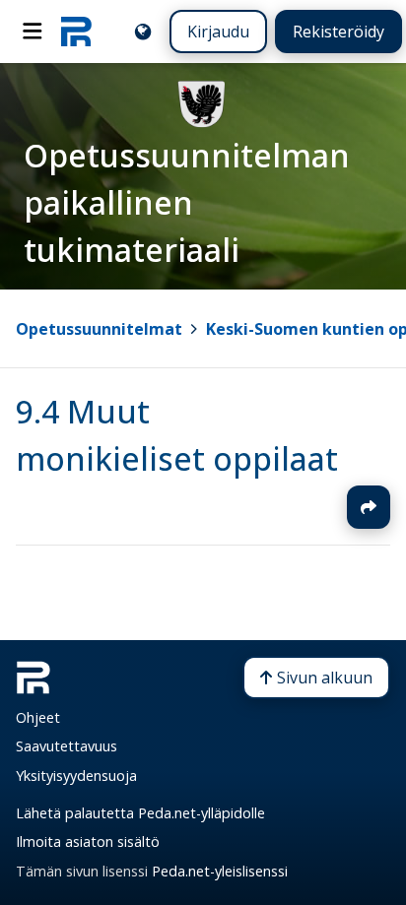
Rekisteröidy (338, 31)
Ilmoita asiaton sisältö (88, 841)
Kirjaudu (218, 31)
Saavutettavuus (66, 746)
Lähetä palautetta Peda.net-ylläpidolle (140, 813)
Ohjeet (38, 717)
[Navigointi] (32, 31)
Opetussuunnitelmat (99, 329)
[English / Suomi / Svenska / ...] (143, 31)
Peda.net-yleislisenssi (220, 871)
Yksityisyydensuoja (76, 775)
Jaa (368, 507)
